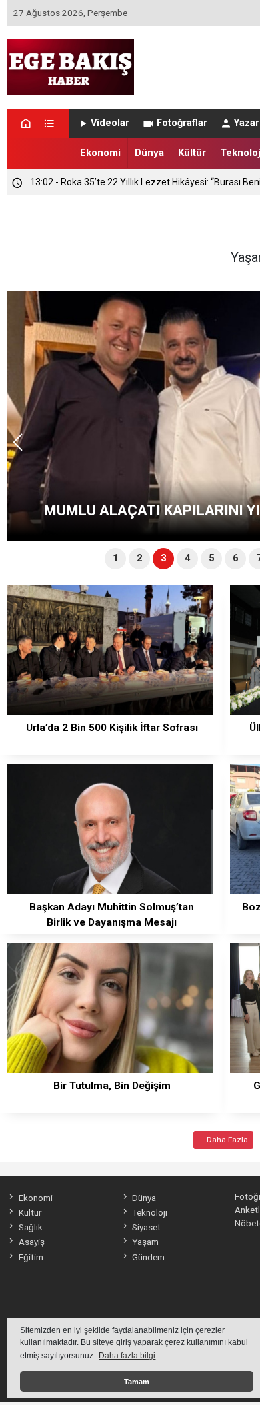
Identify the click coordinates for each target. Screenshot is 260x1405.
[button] (22, 448)
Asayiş (31, 1241)
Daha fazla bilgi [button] (127, 1355)
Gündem (148, 1257)
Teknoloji (149, 1212)
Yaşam (145, 1241)
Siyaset (146, 1227)
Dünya (149, 153)
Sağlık (30, 1227)
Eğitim (31, 1257)
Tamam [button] (136, 1382)
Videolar (110, 123)
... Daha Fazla (223, 1139)
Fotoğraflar (182, 123)
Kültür (192, 153)
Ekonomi (100, 153)
